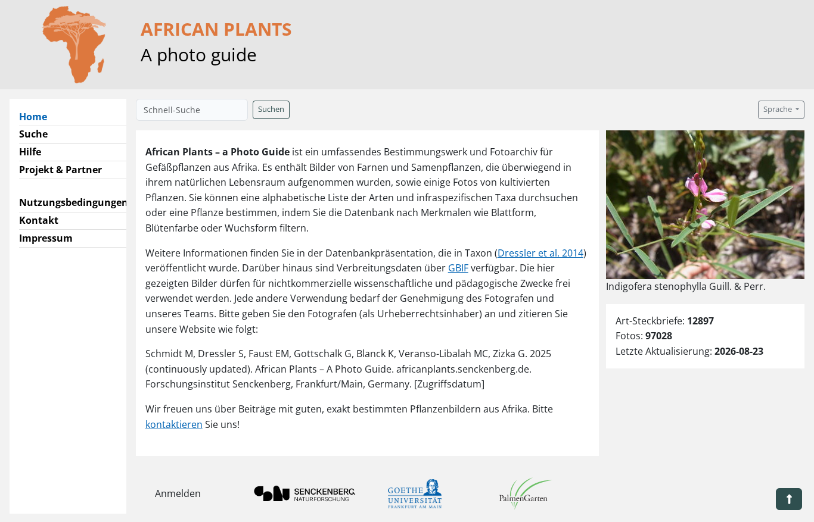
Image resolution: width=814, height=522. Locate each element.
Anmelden (178, 493)
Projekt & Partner (60, 169)
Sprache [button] (778, 109)
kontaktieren (174, 424)
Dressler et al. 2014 (540, 253)
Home (38, 116)
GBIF (458, 267)
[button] (789, 499)
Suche (33, 133)
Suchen (271, 109)
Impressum (46, 238)
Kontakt (38, 220)
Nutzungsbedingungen (73, 202)
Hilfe (30, 151)
